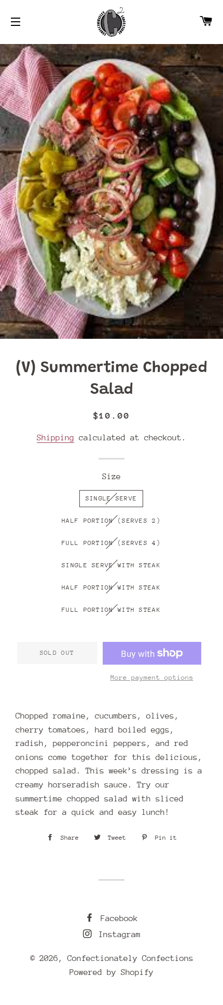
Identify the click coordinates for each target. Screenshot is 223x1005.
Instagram (117, 934)
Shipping (55, 437)
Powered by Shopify (111, 972)
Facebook (117, 918)
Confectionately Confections (130, 958)
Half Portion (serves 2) (111, 520)
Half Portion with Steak (111, 587)
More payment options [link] (151, 677)
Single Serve (111, 498)
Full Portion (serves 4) (111, 543)
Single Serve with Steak (111, 565)
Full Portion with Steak (111, 609)
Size (111, 476)
